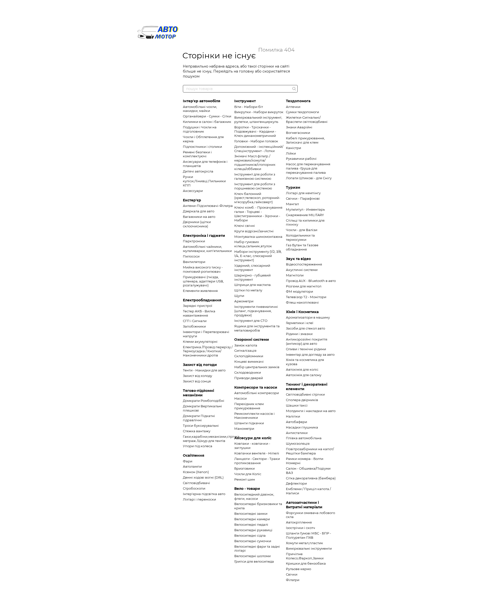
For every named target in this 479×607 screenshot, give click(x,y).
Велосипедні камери (252, 519)
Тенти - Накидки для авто (204, 370)
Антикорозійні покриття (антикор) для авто (306, 341)
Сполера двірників (302, 400)
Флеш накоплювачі (302, 302)
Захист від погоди (200, 364)
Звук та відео (298, 259)
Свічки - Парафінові (303, 198)
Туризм (293, 187)
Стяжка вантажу (196, 431)
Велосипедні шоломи (252, 556)
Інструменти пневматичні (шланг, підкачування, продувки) (256, 311)
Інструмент (245, 101)
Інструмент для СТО (250, 321)
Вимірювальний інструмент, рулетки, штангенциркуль (258, 119)
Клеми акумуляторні (200, 342)
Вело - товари (247, 488)
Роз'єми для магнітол (303, 286)
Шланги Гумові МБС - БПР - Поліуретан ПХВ (308, 535)
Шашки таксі (297, 405)
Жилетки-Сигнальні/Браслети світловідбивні (307, 119)
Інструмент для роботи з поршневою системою (254, 186)
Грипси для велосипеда (254, 561)
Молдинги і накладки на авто (311, 411)
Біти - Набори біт (248, 107)
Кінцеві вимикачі (249, 361)
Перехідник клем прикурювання (249, 406)
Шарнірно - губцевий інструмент (252, 277)
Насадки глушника (302, 427)
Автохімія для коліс (302, 369)
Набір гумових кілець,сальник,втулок (253, 244)
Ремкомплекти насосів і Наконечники (254, 416)
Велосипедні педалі (251, 524)
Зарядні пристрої (197, 306)
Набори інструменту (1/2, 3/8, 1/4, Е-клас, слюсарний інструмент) (258, 256)
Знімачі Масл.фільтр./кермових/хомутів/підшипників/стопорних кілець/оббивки (254, 162)
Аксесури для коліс (252, 438)
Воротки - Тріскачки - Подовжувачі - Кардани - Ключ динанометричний (255, 131)
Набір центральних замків (256, 367)
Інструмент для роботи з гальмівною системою (254, 176)
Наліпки (293, 416)
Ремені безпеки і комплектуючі (197, 154)
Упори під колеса (197, 446)
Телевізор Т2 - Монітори (306, 297)
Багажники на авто (199, 217)
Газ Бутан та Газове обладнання (302, 247)
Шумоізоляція (298, 443)
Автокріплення (299, 522)
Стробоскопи (194, 488)
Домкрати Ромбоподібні (203, 401)
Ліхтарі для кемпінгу (303, 193)
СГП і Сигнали (195, 321)
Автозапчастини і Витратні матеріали (304, 504)
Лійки (291, 153)
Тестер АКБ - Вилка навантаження (199, 313)
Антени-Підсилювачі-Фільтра (208, 206)
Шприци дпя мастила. (252, 285)
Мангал (292, 204)
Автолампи (192, 466)
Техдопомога (298, 101)
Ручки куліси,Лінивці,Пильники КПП (204, 181)
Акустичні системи (302, 270)
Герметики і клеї (299, 323)
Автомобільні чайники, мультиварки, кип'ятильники (207, 249)
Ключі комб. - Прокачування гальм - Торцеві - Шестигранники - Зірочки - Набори (258, 213)
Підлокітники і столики (202, 147)
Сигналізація (245, 350)
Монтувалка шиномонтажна (258, 237)
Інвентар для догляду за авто (310, 354)
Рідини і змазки (299, 334)
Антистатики (297, 433)
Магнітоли (295, 275)
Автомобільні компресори (256, 393)
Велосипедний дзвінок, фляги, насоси (254, 496)
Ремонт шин (244, 479)
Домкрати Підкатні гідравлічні (199, 418)
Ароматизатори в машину (308, 317)
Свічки (291, 574)
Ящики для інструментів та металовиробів (257, 328)
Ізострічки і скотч (300, 528)
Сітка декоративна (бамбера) (311, 478)
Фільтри (292, 580)
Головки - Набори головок (256, 141)
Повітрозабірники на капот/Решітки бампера (310, 451)
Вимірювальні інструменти (309, 548)
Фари (187, 461)
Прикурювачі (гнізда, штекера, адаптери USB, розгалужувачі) (203, 281)
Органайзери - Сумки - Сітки (207, 116)
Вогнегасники (298, 133)
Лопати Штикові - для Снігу (309, 178)
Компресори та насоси (255, 387)
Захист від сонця (197, 381)
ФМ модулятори (299, 291)
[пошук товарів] (294, 88)
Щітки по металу (248, 290)
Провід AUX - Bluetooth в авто (311, 281)
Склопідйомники (248, 356)
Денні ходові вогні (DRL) (203, 477)
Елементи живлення (200, 291)
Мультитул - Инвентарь (305, 209)
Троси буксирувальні (201, 426)
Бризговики (244, 468)
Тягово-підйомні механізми (198, 392)
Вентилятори (194, 262)
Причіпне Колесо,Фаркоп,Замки (305, 556)
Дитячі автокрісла (198, 171)
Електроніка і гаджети (204, 235)
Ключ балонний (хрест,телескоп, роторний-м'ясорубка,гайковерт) (257, 198)
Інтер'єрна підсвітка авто (204, 494)
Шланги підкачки (249, 423)
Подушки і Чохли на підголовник (200, 129)
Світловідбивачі (196, 483)
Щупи (239, 296)
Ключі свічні (244, 226)
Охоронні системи (251, 339)
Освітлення (193, 455)
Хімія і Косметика (302, 312)
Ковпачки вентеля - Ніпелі (256, 453)
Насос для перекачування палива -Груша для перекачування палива (308, 168)
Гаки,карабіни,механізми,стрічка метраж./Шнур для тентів (211, 438)
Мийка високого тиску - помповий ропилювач (203, 269)
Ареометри (243, 301)
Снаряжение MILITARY (305, 215)
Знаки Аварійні (299, 127)
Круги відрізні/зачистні (254, 231)
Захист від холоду (197, 376)
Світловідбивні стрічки (305, 394)
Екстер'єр (192, 200)
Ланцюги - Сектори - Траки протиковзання (257, 461)
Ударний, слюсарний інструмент (252, 267)
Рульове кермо (298, 569)
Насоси (240, 398)
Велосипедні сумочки (252, 541)
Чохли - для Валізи (301, 230)
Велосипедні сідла (250, 535)
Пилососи (191, 256)
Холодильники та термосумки (300, 237)
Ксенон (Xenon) (196, 472)
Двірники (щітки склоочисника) (197, 224)
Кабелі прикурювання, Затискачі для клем (305, 140)
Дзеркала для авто (198, 211)
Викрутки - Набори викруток (258, 112)
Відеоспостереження (304, 264)
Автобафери (296, 422)
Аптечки (293, 107)
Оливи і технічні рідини (306, 349)
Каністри (293, 148)
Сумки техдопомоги (302, 112)
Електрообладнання (202, 300)
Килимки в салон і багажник (207, 122)
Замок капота (245, 345)
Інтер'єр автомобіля (201, 101)
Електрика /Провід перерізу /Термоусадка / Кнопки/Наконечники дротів (208, 351)
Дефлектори (296, 483)
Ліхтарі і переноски (199, 499)
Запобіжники (194, 326)
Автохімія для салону (303, 375)
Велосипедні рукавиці (253, 530)
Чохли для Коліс (247, 474)
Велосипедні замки (250, 514)
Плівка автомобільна (304, 438)
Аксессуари (193, 191)
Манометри (244, 429)
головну (246, 71)
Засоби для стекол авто (305, 328)
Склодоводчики (247, 372)
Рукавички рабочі (301, 159)
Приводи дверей (248, 378)
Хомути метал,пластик (304, 543)
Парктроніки (194, 241)
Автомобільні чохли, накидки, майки (200, 109)
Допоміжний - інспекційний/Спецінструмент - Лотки (258, 149)
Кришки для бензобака (306, 563)
